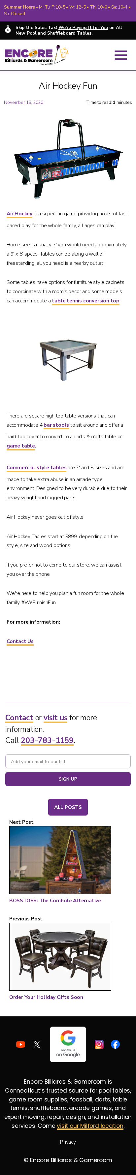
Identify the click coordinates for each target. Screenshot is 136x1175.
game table (21, 445)
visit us (55, 718)
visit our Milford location (90, 1126)
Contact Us (20, 641)
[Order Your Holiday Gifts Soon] (60, 958)
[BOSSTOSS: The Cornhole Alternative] (60, 861)
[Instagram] (99, 1044)
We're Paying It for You (83, 27)
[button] (121, 55)
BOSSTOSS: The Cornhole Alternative (55, 900)
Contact (19, 718)
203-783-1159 (47, 740)
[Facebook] (115, 1044)
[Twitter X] (37, 1044)
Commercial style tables (36, 467)
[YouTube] (21, 1044)
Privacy (68, 1141)
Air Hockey (19, 213)
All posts (68, 807)
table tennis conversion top (85, 300)
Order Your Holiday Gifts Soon (46, 997)
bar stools (56, 424)
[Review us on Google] (68, 1044)
